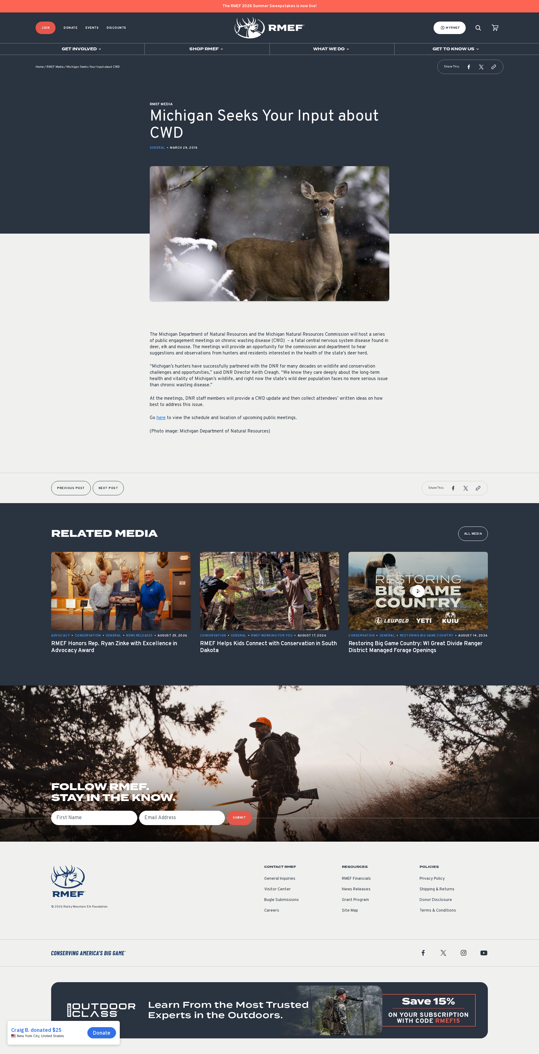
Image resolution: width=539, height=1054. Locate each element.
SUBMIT (239, 818)
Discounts (116, 28)
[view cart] (495, 28)
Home (40, 67)
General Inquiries (279, 878)
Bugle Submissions (281, 900)
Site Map (350, 910)
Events (92, 28)
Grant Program (355, 900)
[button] (469, 67)
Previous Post (71, 488)
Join (45, 28)
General (157, 148)
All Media (473, 534)
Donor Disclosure (436, 900)
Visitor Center (277, 889)
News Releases (356, 889)
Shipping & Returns (437, 889)
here (161, 418)
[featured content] (269, 1010)
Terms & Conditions (438, 910)
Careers (271, 910)
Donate (70, 28)
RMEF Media (55, 67)
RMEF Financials (356, 878)
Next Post (108, 488)
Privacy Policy (432, 878)
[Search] (478, 28)
